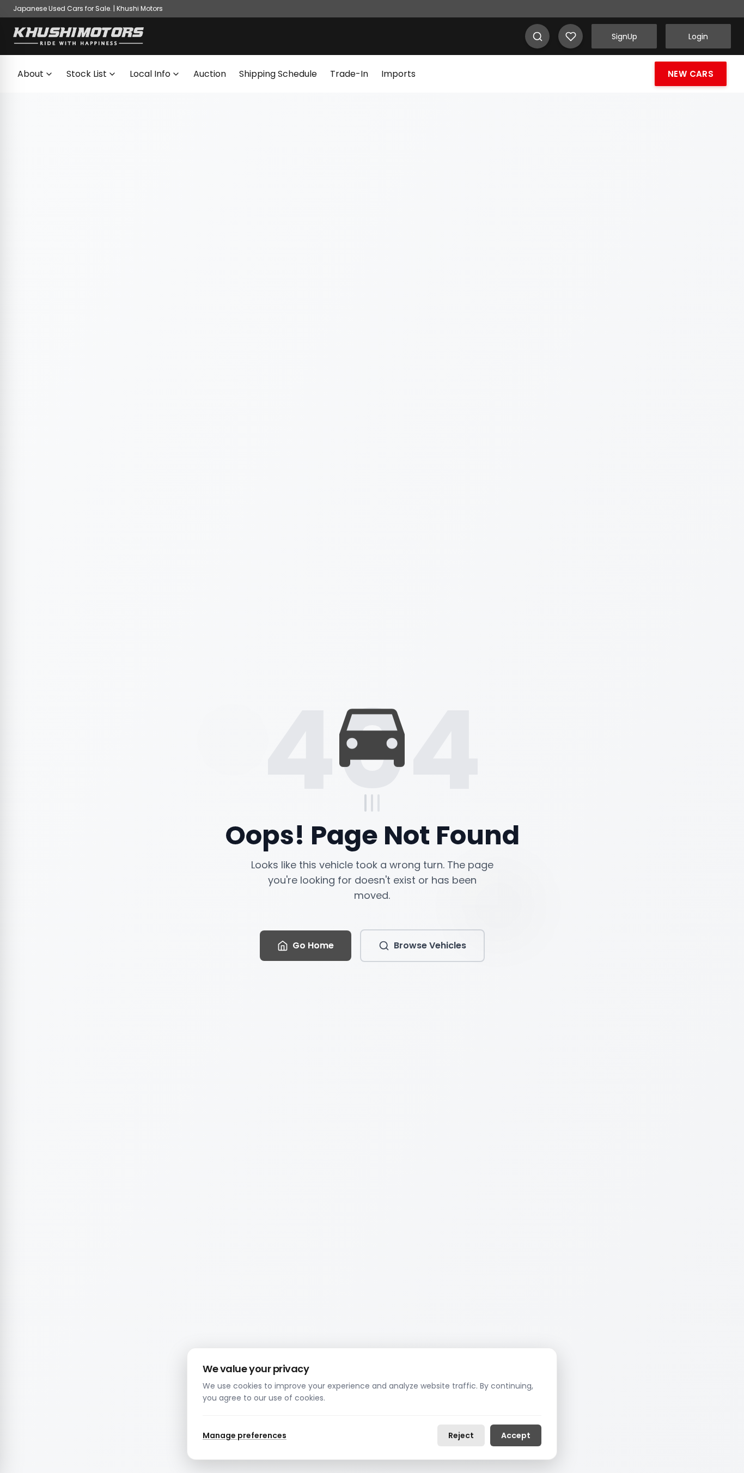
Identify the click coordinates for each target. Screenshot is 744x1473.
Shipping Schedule (278, 74)
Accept (515, 1435)
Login (698, 36)
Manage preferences (244, 1435)
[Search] (537, 36)
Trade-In (349, 74)
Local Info (150, 74)
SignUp (624, 36)
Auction (209, 74)
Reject (461, 1435)
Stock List (86, 74)
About (30, 74)
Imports (398, 74)
